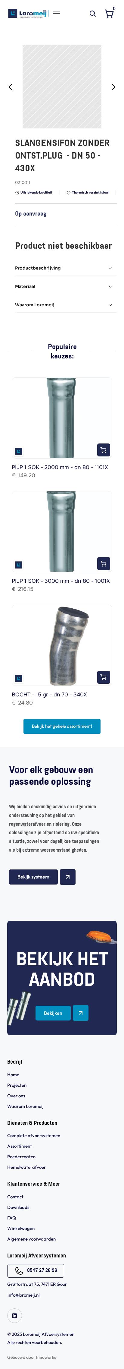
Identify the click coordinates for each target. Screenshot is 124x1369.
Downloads (18, 1207)
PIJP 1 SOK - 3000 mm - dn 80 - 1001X (61, 581)
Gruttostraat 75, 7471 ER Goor (37, 1284)
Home (13, 1074)
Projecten (16, 1085)
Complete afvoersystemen (33, 1135)
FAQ (11, 1218)
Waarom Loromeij (25, 1106)
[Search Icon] (93, 14)
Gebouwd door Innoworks (31, 1357)
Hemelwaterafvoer (26, 1167)
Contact (15, 1197)
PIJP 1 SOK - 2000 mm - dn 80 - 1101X (60, 467)
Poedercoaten (21, 1156)
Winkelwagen (21, 1228)
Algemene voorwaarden (32, 1239)
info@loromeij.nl (23, 1295)
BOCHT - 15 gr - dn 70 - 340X (49, 694)
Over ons (16, 1096)
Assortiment (19, 1146)
